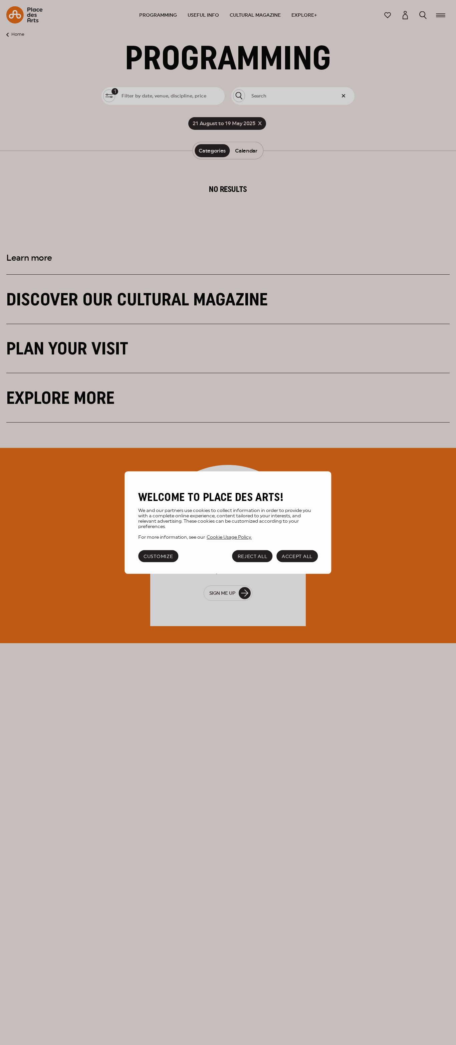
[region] (228, 522)
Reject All (252, 556)
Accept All (297, 556)
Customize (158, 556)
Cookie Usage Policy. (229, 536)
